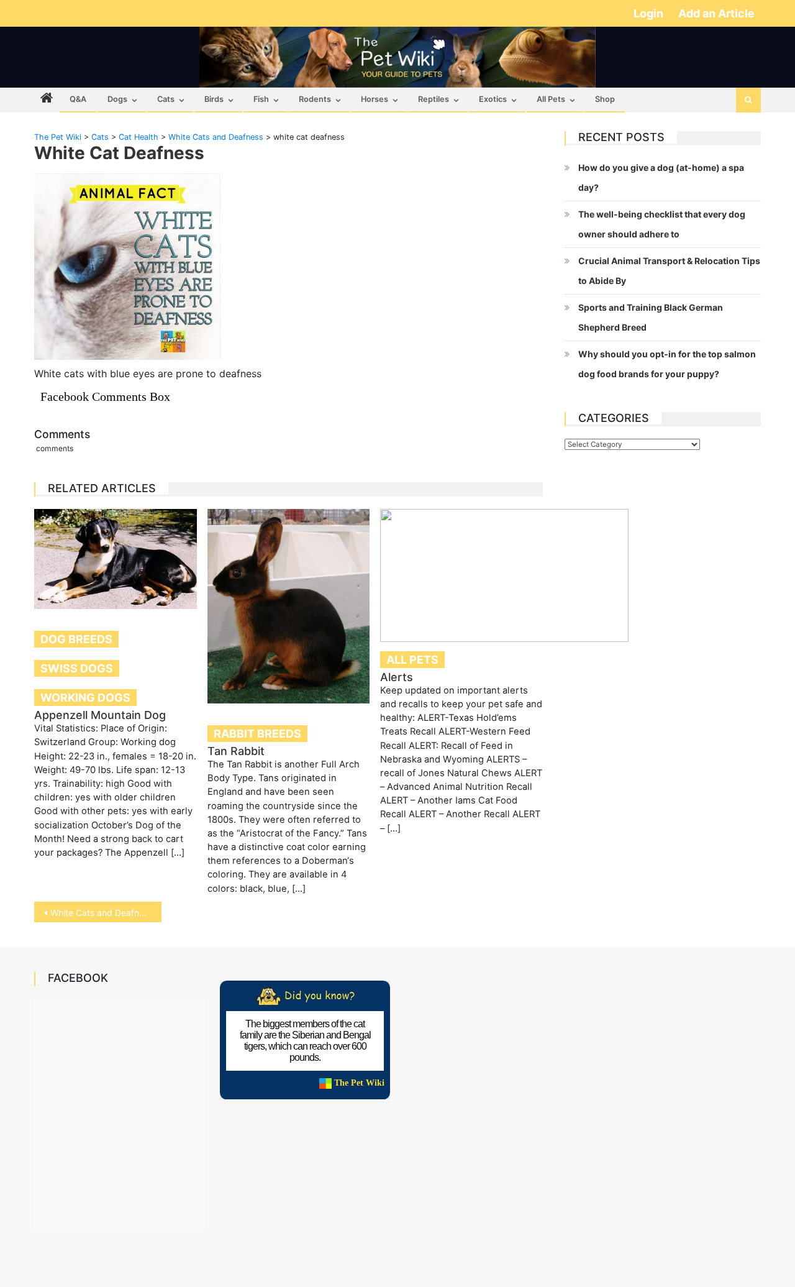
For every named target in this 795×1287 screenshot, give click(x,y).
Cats (166, 99)
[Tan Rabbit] (288, 606)
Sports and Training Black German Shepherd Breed (650, 317)
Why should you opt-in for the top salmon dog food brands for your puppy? (667, 364)
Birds (214, 99)
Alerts (396, 677)
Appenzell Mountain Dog (100, 714)
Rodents (315, 99)
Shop (605, 99)
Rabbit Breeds (257, 733)
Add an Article (716, 13)
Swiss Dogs (76, 668)
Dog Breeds (76, 639)
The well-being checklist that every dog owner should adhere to (661, 224)
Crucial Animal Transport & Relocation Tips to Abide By (669, 270)
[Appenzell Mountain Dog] (115, 559)
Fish (261, 99)
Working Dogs (85, 697)
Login (650, 13)
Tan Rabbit (236, 751)
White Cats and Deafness (101, 912)
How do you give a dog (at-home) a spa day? (661, 177)
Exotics (493, 99)
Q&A (78, 99)
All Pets (551, 99)
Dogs (117, 99)
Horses (374, 99)
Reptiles (433, 99)
